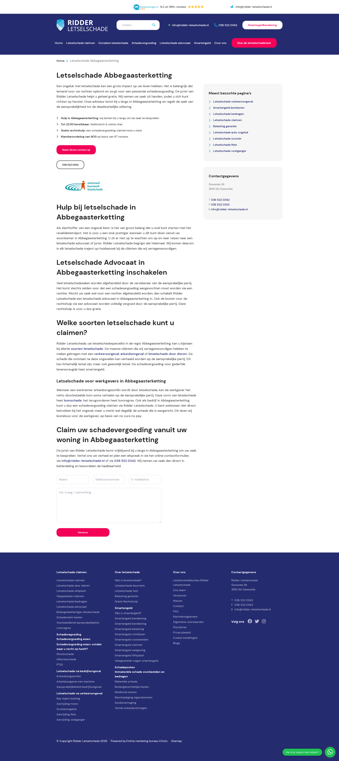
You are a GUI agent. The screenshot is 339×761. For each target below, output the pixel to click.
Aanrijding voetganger (70, 719)
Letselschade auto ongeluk (230, 132)
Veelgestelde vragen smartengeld (136, 660)
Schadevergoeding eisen (73, 639)
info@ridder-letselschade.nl (190, 25)
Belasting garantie (225, 126)
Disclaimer (180, 627)
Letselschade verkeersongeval (233, 101)
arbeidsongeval (132, 354)
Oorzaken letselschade (113, 43)
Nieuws (177, 600)
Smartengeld (202, 43)
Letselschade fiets (225, 144)
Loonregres (63, 628)
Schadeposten (125, 667)
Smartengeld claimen (128, 645)
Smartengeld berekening (130, 618)
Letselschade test (126, 591)
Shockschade (65, 654)
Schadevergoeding (144, 43)
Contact (178, 606)
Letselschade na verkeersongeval (79, 693)
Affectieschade (66, 659)
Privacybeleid (182, 632)
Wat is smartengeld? (128, 613)
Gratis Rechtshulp (126, 601)
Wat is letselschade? (128, 580)
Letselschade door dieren (73, 585)
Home (59, 43)
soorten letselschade (87, 349)
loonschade (73, 400)
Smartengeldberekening (262, 25)
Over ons (220, 43)
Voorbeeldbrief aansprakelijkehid (77, 622)
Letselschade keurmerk (130, 585)
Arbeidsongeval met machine (75, 681)
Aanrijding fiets (66, 714)
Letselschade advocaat (175, 43)
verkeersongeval (106, 354)
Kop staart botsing (68, 698)
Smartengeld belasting (129, 629)
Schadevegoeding (68, 634)
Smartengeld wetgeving (130, 650)
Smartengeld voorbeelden (131, 639)
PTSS (59, 664)
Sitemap (176, 741)
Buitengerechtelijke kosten (132, 686)
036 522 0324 (220, 204)
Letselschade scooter (227, 138)
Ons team (179, 590)
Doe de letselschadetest (254, 43)
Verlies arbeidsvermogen (131, 708)
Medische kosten (126, 692)
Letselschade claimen (80, 43)
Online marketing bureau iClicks (147, 741)
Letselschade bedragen (228, 114)
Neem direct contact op (76, 149)
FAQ (176, 611)
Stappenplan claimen (70, 596)
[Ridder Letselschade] (82, 25)
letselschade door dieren (167, 354)
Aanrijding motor (67, 703)
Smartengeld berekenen (228, 107)
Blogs (176, 643)
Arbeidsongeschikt (68, 676)
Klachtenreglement (185, 616)
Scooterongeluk (66, 709)
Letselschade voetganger (229, 151)
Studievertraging (125, 702)
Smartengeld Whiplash (129, 655)
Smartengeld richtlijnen (130, 634)
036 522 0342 (228, 25)
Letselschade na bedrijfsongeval (78, 671)
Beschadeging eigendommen (133, 697)
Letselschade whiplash (71, 591)
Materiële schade (126, 681)
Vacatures (179, 595)
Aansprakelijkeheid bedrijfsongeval (79, 686)
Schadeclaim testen (69, 617)
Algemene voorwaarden (188, 622)
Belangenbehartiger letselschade (77, 612)
